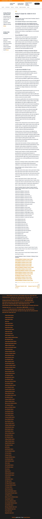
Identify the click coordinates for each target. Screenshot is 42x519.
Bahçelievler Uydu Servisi (9, 512)
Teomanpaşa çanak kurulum (13, 307)
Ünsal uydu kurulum (13, 310)
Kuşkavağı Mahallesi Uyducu (10, 391)
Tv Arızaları (16, 7)
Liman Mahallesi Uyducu (9, 415)
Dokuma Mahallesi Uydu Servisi (23, 295)
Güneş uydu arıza (33, 297)
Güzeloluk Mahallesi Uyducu (10, 373)
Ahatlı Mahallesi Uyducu (9, 431)
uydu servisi (25, 307)
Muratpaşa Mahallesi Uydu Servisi (11, 507)
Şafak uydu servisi (5, 312)
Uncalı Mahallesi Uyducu (9, 411)
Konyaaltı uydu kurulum (21, 298)
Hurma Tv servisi (32, 282)
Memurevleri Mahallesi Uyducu (10, 381)
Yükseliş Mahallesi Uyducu (9, 427)
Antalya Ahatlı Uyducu (9, 333)
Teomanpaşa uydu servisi (6, 307)
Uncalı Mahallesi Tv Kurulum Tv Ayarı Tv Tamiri (23, 264)
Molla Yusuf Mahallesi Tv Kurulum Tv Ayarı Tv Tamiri (24, 267)
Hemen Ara (37, 3)
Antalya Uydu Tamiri (8, 331)
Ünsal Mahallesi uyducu (9, 467)
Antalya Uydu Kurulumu (9, 325)
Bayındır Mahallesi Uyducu (9, 371)
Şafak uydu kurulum (34, 310)
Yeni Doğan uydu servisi (21, 309)
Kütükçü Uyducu (8, 471)
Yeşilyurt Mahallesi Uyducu (9, 441)
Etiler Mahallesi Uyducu (9, 339)
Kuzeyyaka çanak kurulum (22, 300)
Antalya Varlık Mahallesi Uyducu (10, 347)
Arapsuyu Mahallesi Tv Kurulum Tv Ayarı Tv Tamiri (24, 273)
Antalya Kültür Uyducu (9, 319)
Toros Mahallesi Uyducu (9, 405)
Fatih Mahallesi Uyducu (9, 479)
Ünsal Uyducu (7, 469)
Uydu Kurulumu (7, 7)
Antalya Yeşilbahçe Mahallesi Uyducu (11, 337)
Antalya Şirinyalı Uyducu (9, 317)
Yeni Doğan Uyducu (8, 481)
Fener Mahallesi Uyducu (9, 359)
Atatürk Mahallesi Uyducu (9, 461)
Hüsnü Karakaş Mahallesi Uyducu (10, 491)
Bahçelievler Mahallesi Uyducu (10, 385)
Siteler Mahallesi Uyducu (9, 413)
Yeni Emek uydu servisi (6, 310)
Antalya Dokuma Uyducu (9, 315)
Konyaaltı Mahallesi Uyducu (10, 389)
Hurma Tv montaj (28, 282)
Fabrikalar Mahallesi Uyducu (10, 425)
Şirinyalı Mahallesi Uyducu (9, 355)
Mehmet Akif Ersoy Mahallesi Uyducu (11, 497)
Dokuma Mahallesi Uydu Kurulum (12, 295)
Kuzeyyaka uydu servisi (15, 300)
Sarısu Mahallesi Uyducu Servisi (10, 395)
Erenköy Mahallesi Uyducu (9, 475)
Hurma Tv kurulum (23, 282)
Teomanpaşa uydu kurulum (33, 305)
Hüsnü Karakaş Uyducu (9, 489)
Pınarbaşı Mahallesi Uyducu (10, 417)
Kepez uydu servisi (13, 298)
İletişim (28, 7)
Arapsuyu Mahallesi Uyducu (10, 399)
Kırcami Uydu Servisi (8, 510)
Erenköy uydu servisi (13, 297)
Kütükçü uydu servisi (25, 305)
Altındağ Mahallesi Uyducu (9, 377)
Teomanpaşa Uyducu (8, 487)
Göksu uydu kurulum (21, 297)
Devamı (4, 26)
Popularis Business (27, 517)
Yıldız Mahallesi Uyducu (9, 369)
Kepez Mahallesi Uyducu (9, 421)
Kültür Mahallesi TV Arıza (9, 335)
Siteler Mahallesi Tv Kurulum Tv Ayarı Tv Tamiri (23, 262)
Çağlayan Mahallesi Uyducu (9, 345)
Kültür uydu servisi (5, 303)
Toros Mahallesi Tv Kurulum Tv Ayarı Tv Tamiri (23, 268)
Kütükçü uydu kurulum (17, 305)
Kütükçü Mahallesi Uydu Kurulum (24, 303)
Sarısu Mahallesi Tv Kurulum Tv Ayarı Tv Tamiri (23, 277)
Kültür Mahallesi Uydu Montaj (18, 302)
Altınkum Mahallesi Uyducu (10, 401)
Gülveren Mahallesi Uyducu (9, 433)
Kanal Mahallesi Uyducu (9, 504)
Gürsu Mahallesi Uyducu (9, 409)
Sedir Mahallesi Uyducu (9, 375)
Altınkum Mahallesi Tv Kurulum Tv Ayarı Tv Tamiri (24, 272)
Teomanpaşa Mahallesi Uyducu (10, 485)
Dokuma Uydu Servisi (33, 295)
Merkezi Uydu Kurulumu (22, 7)
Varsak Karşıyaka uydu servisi (5, 309)
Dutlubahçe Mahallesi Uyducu (10, 367)
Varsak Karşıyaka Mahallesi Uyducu (11, 493)
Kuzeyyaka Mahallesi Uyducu (10, 457)
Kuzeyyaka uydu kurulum (6, 300)
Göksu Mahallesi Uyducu (9, 465)
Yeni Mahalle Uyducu (8, 495)
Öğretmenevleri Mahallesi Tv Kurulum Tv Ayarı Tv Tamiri (25, 270)
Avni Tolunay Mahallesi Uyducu (10, 501)
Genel (16, 11)
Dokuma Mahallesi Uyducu (9, 423)
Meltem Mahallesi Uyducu (9, 361)
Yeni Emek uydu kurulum (30, 309)
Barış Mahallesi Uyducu (9, 435)
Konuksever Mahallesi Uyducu (10, 353)
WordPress (14, 517)
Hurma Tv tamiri (37, 282)
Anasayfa (3, 7)
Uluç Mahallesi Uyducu (9, 397)
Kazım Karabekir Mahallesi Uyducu (11, 503)
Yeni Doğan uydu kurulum (12, 309)
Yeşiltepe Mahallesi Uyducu (9, 439)
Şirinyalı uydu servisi (12, 312)
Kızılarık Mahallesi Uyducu (9, 357)
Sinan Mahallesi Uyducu (9, 379)
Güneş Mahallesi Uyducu (9, 499)
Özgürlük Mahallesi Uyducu (9, 443)
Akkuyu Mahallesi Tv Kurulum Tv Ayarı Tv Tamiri (23, 278)
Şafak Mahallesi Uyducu (9, 449)
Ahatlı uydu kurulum (4, 295)
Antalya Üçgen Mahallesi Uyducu (10, 341)
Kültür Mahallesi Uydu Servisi (29, 302)
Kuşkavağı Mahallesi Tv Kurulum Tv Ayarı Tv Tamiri (24, 280)
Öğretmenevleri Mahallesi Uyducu (11, 403)
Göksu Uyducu (7, 463)
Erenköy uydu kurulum (6, 297)
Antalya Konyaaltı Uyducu (9, 329)
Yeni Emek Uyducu (8, 453)
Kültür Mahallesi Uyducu (29, 300)
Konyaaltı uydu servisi (29, 298)
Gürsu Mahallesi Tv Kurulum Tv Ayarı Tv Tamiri (23, 265)
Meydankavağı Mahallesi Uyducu (10, 343)
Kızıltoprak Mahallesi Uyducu (10, 351)
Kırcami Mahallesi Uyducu (9, 387)
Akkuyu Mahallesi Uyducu (9, 393)
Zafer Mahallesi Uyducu (9, 437)
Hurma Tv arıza (19, 282)
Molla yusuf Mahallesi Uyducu (10, 407)
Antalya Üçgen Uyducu (9, 323)
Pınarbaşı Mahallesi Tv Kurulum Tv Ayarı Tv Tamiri (24, 259)
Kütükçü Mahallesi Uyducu (13, 303)
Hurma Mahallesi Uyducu (9, 419)
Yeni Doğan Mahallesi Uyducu (10, 483)
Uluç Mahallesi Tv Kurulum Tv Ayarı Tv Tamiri (23, 275)
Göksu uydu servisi (28, 297)
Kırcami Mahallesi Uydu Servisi (10, 509)
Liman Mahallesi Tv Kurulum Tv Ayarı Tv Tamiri (23, 260)
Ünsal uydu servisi (21, 310)
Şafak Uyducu (7, 447)
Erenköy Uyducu (8, 477)
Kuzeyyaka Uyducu (8, 455)
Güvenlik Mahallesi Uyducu (9, 363)
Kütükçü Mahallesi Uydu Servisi (7, 305)
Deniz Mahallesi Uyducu (9, 383)
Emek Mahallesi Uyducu (9, 459)
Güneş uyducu (36, 297)
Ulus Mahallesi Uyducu (9, 445)
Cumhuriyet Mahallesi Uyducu (10, 365)
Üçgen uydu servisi (27, 310)
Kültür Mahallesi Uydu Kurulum (7, 302)
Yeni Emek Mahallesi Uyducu (10, 451)
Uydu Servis (7, 321)
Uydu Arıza (12, 7)
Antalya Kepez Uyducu (9, 327)
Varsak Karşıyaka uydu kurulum (31, 307)
